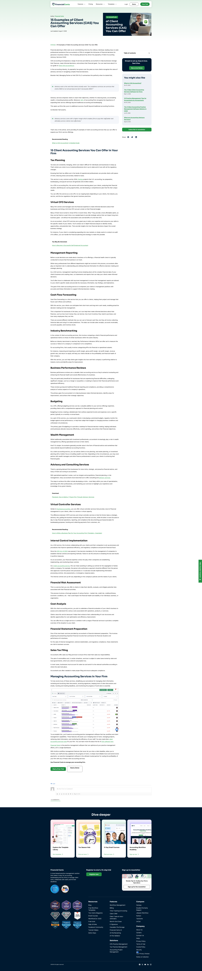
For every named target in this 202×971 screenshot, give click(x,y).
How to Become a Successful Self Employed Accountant (70, 245)
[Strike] (64, 794)
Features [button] (80, 4)
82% (82, 100)
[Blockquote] (70, 794)
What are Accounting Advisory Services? (134, 118)
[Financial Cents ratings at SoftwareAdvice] (55, 905)
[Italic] (59, 794)
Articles (52, 45)
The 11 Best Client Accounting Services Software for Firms (134, 91)
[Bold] (57, 794)
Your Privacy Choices (143, 953)
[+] (79, 793)
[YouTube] (145, 965)
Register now (93, 874)
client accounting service (62, 566)
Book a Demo (74, 768)
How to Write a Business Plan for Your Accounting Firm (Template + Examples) (77, 533)
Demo (134, 4)
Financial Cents (59, 16)
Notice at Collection (142, 957)
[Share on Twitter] (132, 137)
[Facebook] (139, 965)
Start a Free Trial (58, 769)
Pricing (91, 4)
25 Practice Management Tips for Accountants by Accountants (135, 99)
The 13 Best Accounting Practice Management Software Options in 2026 (135, 109)
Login (126, 4)
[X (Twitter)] (142, 965)
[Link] (75, 794)
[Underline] (62, 794)
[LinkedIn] (148, 965)
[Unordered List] (68, 794)
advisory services (104, 477)
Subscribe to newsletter (137, 129)
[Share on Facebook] (128, 137)
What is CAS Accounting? (132, 83)
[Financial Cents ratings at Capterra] (55, 925)
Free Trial (145, 4)
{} (77, 793)
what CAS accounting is (66, 65)
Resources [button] (99, 4)
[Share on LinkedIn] (136, 137)
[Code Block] (73, 794)
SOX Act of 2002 (62, 551)
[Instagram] (151, 965)
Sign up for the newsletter (137, 887)
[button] (136, 53)
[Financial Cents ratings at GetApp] (55, 915)
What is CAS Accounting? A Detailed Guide (65, 143)
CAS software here (107, 741)
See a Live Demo (137, 68)
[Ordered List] (66, 794)
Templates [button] (111, 4)
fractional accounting (63, 509)
